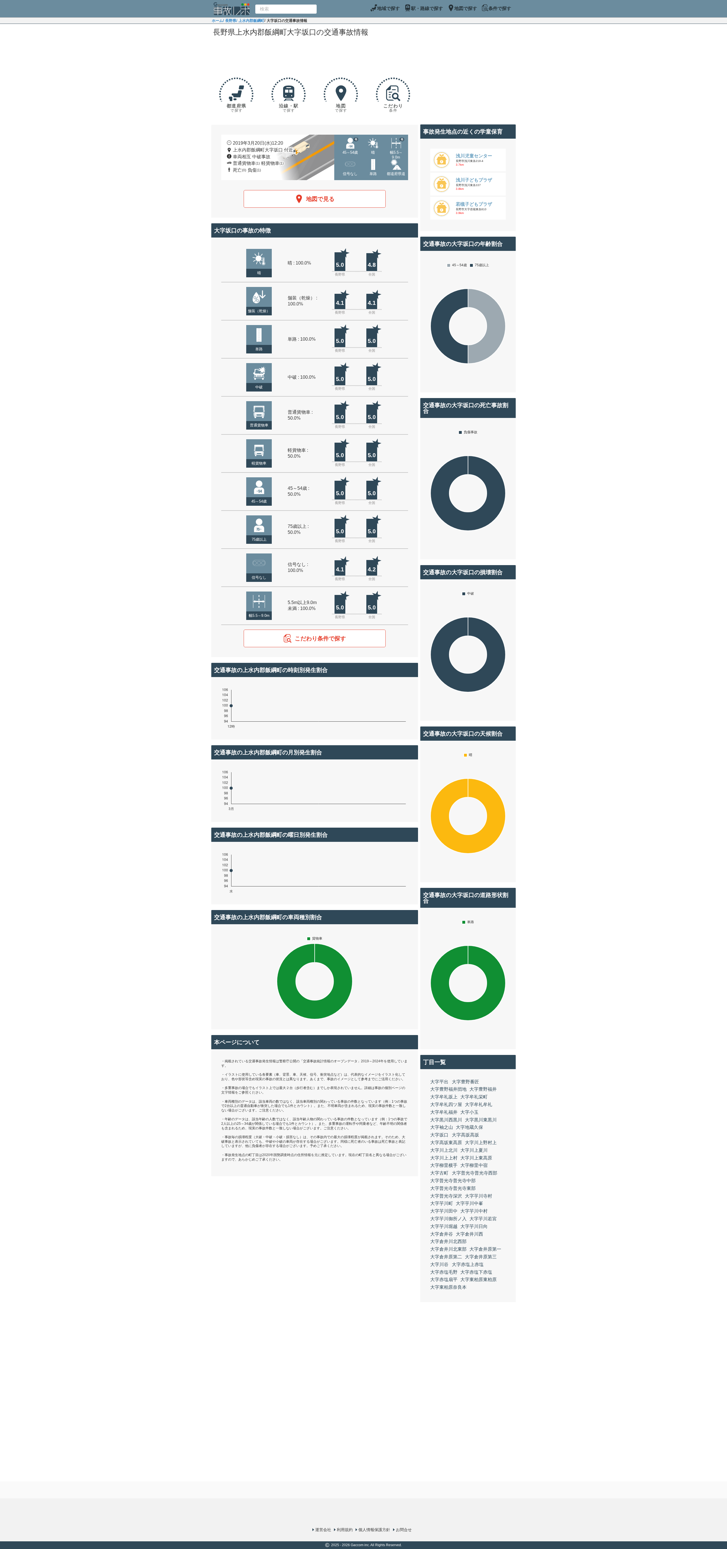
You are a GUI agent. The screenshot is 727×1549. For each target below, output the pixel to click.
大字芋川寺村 (478, 1196)
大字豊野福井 (483, 1089)
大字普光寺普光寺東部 (453, 1188)
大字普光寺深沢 (446, 1196)
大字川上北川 (443, 1150)
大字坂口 (439, 1134)
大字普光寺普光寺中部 (453, 1180)
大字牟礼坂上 (443, 1096)
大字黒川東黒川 (481, 1119)
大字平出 (439, 1081)
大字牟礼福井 (443, 1112)
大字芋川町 (441, 1203)
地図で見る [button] (320, 199)
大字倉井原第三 (481, 1256)
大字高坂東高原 (446, 1142)
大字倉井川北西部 (448, 1241)
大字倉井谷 (441, 1234)
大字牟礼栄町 (474, 1096)
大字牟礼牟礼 (478, 1104)
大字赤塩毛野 (443, 1272)
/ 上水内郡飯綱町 (250, 20)
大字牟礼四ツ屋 (446, 1104)
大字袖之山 (441, 1127)
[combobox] (286, 9)
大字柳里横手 (443, 1165)
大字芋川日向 (474, 1226)
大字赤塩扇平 (443, 1279)
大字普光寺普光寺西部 (474, 1173)
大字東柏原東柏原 (478, 1279)
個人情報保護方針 (374, 1529)
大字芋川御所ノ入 (448, 1218)
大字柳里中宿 (474, 1165)
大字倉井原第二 (446, 1256)
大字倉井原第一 (485, 1249)
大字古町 (439, 1173)
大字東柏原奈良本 (448, 1287)
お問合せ (404, 1529)
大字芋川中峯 (469, 1203)
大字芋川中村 (474, 1211)
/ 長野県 (229, 20)
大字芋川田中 (443, 1211)
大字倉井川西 (469, 1234)
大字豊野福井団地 (448, 1089)
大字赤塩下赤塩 (476, 1272)
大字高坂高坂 (465, 1134)
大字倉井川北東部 (448, 1249)
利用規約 (345, 1529)
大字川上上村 (443, 1157)
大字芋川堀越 (443, 1226)
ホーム (217, 20)
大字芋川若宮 (483, 1218)
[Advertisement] (314, 54)
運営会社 (323, 1529)
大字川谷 (439, 1264)
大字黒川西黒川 (446, 1119)
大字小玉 (469, 1112)
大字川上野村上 (481, 1142)
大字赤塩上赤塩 (468, 1264)
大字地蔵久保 (469, 1127)
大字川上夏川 (474, 1150)
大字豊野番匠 (465, 1081)
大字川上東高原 (476, 1157)
